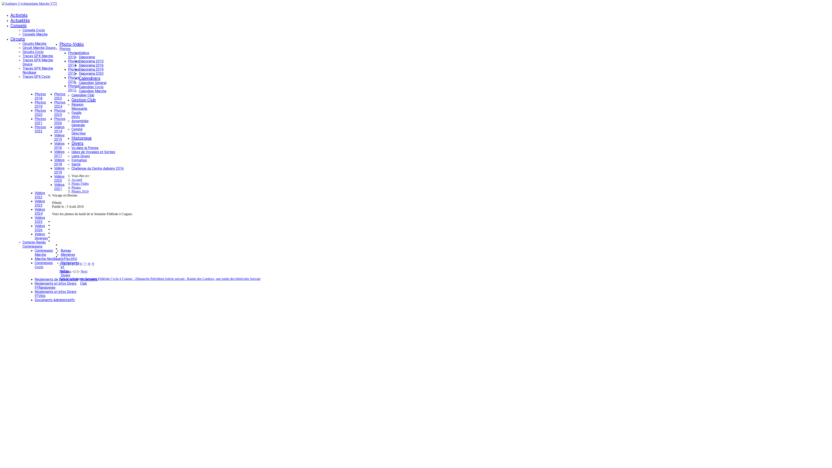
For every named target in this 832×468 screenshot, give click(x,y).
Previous (65, 271)
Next (84, 271)
